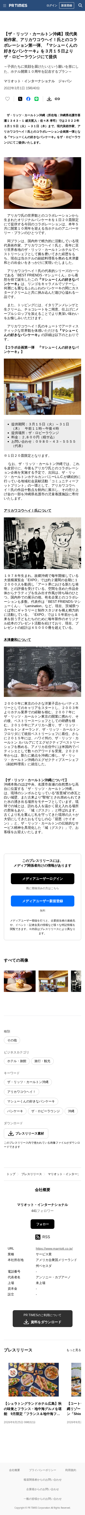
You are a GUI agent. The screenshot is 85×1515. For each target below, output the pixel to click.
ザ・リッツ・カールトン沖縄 (28, 1082)
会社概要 (14, 1470)
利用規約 (70, 1470)
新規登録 (66, 5)
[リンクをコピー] (57, 99)
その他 (12, 1040)
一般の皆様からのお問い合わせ (43, 1499)
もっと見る (73, 1350)
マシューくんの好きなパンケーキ (31, 1101)
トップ (11, 1174)
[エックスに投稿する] (20, 99)
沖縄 (71, 1111)
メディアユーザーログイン (42, 879)
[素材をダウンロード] (49, 99)
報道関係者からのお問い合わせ (43, 1480)
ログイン (51, 5)
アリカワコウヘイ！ (21, 1092)
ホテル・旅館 (16, 1061)
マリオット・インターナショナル (42, 1205)
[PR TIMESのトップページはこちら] (18, 5)
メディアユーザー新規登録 (42, 901)
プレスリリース (31, 1174)
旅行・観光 (42, 1061)
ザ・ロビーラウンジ (45, 1111)
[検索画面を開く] (80, 5)
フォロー (42, 1224)
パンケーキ (15, 1111)
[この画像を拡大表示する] (20, 981)
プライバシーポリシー (42, 1470)
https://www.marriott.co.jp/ (54, 1248)
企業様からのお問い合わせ (42, 1489)
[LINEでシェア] (36, 99)
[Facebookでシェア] (28, 99)
